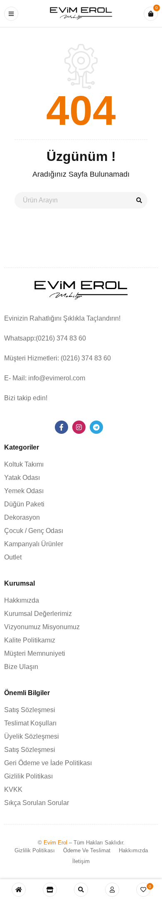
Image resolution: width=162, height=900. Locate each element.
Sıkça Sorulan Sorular (36, 802)
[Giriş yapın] (112, 890)
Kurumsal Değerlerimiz (38, 613)
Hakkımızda (21, 600)
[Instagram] (79, 427)
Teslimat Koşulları (30, 723)
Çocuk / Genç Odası (33, 530)
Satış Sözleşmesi (29, 709)
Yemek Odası (24, 490)
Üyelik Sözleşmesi (31, 736)
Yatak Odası (22, 477)
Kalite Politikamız (29, 640)
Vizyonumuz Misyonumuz (42, 626)
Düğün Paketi (24, 504)
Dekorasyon (22, 517)
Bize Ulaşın (21, 666)
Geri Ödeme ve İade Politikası (48, 762)
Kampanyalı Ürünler (33, 543)
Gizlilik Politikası (28, 776)
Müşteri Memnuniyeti (34, 653)
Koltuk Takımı (24, 464)
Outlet (13, 557)
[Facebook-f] (61, 427)
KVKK (13, 789)
